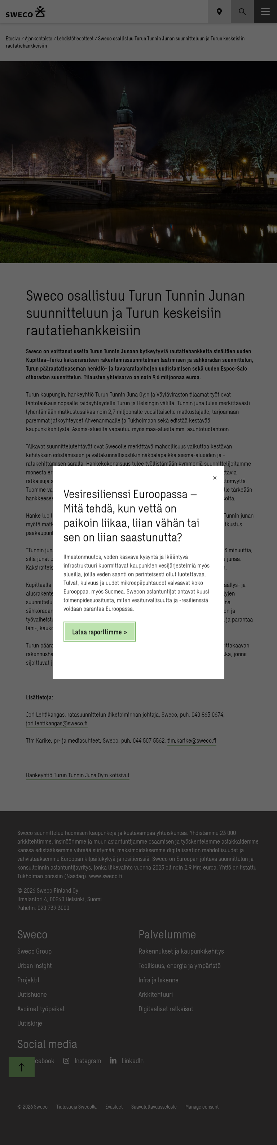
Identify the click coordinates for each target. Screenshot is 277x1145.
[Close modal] (214, 477)
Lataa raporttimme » (99, 632)
